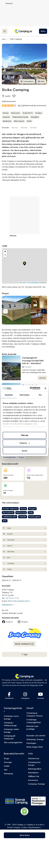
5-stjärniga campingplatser (33, 721)
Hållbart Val (33, 776)
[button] (43, 65)
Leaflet (23, 282)
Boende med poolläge (32, 727)
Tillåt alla (24, 435)
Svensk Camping (13, 827)
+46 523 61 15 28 (12, 598)
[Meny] (4, 31)
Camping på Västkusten (9, 737)
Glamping (8, 773)
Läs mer (42, 378)
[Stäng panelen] (45, 388)
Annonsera (33, 780)
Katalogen (31, 743)
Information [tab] (24, 395)
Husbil (6, 766)
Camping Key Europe (34, 763)
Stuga (6, 758)
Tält (5, 770)
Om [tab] (40, 395)
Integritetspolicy (34, 827)
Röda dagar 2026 (34, 747)
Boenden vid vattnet (35, 735)
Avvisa (24, 451)
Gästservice (33, 758)
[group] (24, 64)
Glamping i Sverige (35, 739)
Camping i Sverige (36, 784)
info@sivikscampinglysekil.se (19, 601)
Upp (25, 654)
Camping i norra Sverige (11, 717)
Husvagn (8, 762)
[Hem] (23, 31)
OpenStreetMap (33, 282)
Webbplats (7, 605)
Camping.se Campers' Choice (34, 714)
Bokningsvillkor (34, 769)
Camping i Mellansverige (10, 724)
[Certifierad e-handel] (24, 811)
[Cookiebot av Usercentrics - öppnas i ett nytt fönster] (30, 388)
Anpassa (23, 443)
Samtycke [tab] (9, 395)
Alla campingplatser (13, 742)
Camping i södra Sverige (11, 730)
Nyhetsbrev (33, 772)
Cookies (24, 827)
